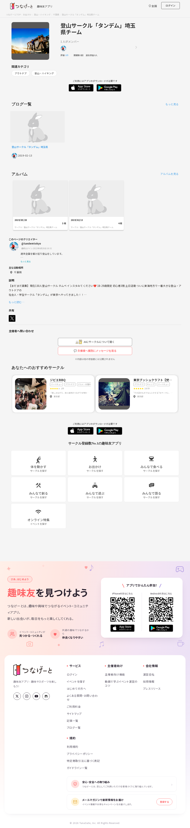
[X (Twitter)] (17, 696)
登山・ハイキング (42, 14)
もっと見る (172, 104)
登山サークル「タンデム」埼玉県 (30, 147)
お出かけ (27, 14)
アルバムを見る (169, 174)
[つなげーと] (32, 670)
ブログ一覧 (74, 727)
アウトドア (21, 73)
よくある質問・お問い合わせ (82, 698)
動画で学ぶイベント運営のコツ (121, 683)
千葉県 (56, 14)
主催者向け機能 (115, 674)
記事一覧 (72, 721)
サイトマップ (74, 713)
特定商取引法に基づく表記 (83, 761)
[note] (46, 696)
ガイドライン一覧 (77, 768)
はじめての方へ (76, 688)
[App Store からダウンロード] (122, 628)
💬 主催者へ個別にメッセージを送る (95, 350)
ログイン (170, 5)
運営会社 (149, 674)
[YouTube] (36, 696)
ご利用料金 (74, 706)
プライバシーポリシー (80, 754)
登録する (164, 801)
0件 (68, 55)
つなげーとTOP (13, 14)
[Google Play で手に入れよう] (161, 628)
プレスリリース (152, 688)
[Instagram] (26, 696)
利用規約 (72, 747)
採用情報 (149, 681)
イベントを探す (76, 681)
